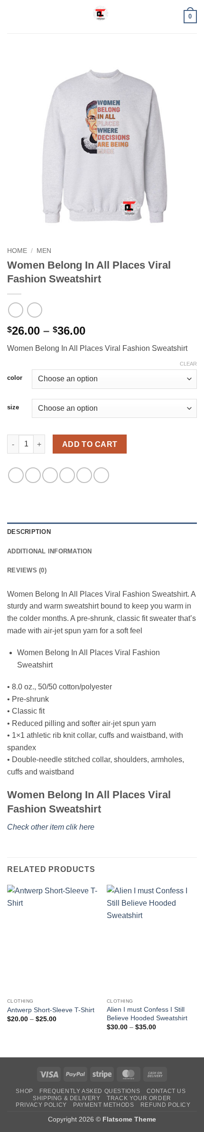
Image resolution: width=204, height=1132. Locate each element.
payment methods (103, 1105)
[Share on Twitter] (50, 475)
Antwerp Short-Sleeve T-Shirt (50, 1010)
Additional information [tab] (49, 551)
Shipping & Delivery (67, 1098)
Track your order (139, 1098)
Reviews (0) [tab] (26, 570)
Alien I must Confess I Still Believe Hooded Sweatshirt (147, 1014)
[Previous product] (34, 309)
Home (17, 250)
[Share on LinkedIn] (101, 475)
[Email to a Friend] (67, 475)
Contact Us (166, 1091)
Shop (24, 1091)
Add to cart (90, 444)
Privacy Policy (41, 1105)
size (13, 407)
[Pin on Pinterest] (84, 475)
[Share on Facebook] (33, 475)
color (14, 378)
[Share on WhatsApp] (16, 475)
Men (44, 250)
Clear (188, 364)
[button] (13, 16)
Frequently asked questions (89, 1091)
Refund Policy (165, 1105)
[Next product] (15, 309)
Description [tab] (29, 531)
